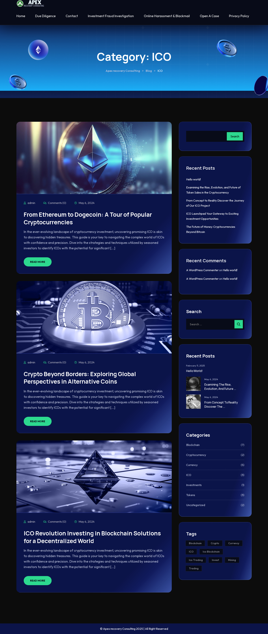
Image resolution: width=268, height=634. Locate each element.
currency (233, 543)
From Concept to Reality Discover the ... (221, 404)
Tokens (190, 495)
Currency (192, 465)
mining (232, 560)
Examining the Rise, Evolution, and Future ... (220, 387)
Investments (194, 485)
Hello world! (193, 179)
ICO (188, 475)
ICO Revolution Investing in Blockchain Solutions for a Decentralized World (92, 537)
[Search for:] (215, 324)
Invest (215, 560)
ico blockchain (211, 551)
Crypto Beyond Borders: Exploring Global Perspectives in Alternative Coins (80, 378)
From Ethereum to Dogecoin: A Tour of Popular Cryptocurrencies (88, 218)
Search (234, 136)
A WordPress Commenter (202, 270)
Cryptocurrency (196, 455)
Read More (37, 262)
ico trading (196, 560)
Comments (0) (56, 203)
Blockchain (193, 445)
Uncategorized (195, 505)
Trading (194, 568)
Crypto (215, 543)
